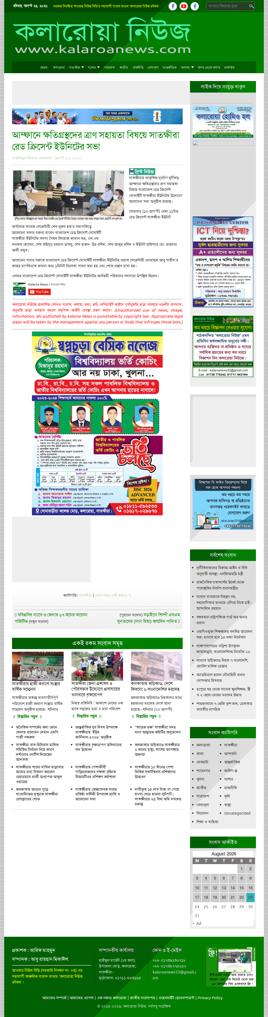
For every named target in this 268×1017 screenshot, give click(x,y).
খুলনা (200, 779)
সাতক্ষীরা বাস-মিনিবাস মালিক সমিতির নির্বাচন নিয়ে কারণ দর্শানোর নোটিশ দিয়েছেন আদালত (37, 752)
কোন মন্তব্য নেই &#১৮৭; (113, 595)
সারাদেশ (109, 67)
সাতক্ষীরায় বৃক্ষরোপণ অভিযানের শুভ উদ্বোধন (98, 747)
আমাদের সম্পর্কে (54, 997)
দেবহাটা (202, 762)
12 (215, 888)
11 (206, 888)
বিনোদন (202, 813)
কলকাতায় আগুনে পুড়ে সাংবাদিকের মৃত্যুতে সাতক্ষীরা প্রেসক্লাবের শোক (37, 794)
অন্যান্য (185, 67)
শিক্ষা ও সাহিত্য (207, 822)
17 (197, 897)
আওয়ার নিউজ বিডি (26, 970)
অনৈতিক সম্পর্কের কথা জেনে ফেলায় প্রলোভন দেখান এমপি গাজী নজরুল (37, 732)
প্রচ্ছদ (43, 67)
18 (206, 897)
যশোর (92, 67)
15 (241, 888)
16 (250, 888)
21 (233, 897)
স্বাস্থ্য (227, 804)
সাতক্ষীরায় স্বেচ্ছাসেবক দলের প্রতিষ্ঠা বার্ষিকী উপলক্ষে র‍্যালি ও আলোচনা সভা (97, 794)
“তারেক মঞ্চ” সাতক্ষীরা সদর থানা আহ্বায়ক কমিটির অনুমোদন (158, 730)
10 (197, 888)
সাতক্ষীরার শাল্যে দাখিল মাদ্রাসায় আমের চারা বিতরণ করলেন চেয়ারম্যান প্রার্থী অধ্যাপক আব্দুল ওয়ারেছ (40, 774)
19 (215, 897)
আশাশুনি (230, 753)
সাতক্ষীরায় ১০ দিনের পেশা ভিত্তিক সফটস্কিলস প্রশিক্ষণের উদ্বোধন (155, 772)
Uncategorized (237, 813)
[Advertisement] (107, 93)
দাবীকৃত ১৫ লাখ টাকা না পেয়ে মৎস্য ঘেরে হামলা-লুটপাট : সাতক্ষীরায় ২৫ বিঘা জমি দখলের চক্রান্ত (158, 797)
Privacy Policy (210, 997)
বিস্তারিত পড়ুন (27, 716)
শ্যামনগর (203, 770)
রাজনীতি (138, 67)
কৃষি (227, 796)
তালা (200, 753)
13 (224, 888)
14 (233, 888)
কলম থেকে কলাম (209, 67)
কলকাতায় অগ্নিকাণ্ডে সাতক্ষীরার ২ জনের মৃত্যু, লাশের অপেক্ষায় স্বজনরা (157, 749)
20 (224, 897)
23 (250, 897)
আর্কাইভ (229, 67)
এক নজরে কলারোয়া (111, 997)
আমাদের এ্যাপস (81, 997)
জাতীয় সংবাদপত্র (142, 997)
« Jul (197, 923)
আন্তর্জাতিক (170, 67)
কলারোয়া (59, 67)
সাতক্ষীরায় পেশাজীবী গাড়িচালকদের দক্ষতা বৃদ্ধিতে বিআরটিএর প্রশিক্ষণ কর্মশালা (95, 772)
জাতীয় (124, 67)
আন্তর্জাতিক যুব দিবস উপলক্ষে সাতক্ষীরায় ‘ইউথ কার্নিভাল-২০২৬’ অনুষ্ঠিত (96, 732)
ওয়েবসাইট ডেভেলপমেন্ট (176, 997)
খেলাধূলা (153, 67)
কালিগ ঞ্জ (230, 770)
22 (241, 897)
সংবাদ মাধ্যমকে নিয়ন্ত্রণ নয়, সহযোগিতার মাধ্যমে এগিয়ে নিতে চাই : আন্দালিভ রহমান (224, 602)
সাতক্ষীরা (74, 67)
